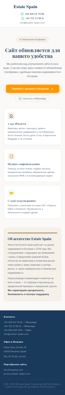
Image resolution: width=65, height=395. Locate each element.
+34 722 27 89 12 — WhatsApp (19, 326)
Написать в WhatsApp (34, 98)
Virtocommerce (47, 386)
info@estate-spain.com (32, 22)
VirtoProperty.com (13, 369)
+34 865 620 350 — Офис (18, 330)
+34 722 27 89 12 (34, 18)
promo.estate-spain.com (17, 373)
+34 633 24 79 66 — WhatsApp (20, 322)
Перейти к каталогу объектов (30, 88)
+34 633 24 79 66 (34, 14)
